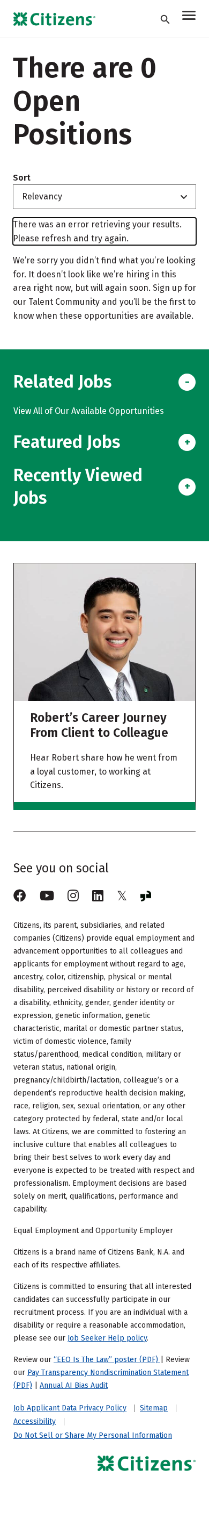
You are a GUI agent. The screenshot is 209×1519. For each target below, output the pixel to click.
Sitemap (154, 1408)
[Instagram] (73, 896)
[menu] (189, 17)
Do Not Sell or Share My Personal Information (92, 1435)
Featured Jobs (66, 442)
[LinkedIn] (97, 896)
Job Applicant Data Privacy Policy (69, 1408)
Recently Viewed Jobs (78, 486)
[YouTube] (47, 896)
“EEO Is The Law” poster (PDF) (107, 1359)
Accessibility (34, 1421)
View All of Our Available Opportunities (88, 411)
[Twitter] (122, 896)
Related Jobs (62, 381)
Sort (22, 178)
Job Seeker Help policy (107, 1338)
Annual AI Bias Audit (74, 1385)
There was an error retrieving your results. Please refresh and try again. (97, 231)
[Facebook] (19, 896)
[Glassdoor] (145, 896)
